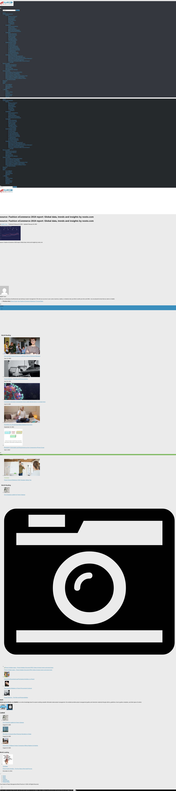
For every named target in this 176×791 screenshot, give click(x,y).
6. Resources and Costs (14, 49)
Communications (12, 28)
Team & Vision (9, 91)
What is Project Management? (15, 56)
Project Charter (12, 36)
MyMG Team (4, 224)
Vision (4, 778)
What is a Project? (12, 16)
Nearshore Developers (11, 64)
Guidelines (8, 25)
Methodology (11, 18)
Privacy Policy (9, 94)
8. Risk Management (13, 52)
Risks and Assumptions (14, 30)
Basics (7, 15)
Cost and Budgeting (13, 26)
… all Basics (11, 23)
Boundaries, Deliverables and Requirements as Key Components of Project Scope (24, 447)
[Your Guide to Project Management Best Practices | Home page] (6, 5)
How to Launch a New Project (13, 74)
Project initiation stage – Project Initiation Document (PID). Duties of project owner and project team (28, 670)
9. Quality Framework (13, 53)
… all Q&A (10, 62)
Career (4, 82)
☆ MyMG (5, 89)
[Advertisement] (41, 204)
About (7, 90)
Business (5, 80)
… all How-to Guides (11, 79)
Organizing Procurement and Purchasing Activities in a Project (19, 679)
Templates (8, 32)
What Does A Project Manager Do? (16, 57)
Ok (74, 790)
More (4, 83)
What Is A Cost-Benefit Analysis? (16, 59)
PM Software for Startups (12, 69)
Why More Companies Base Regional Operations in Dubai (17, 734)
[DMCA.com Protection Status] (9, 709)
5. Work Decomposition (14, 48)
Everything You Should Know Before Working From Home (18, 424)
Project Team (11, 27)
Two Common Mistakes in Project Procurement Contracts (18, 688)
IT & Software (9, 84)
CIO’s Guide (8, 67)
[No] (76, 790)
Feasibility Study (12, 38)
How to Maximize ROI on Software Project (16, 78)
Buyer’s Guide (6, 63)
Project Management (8, 14)
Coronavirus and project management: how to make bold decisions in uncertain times (24, 401)
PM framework (9, 86)
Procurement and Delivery (14, 31)
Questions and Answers (11, 54)
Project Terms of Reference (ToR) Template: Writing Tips (17, 480)
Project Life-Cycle (12, 35)
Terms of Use (9, 95)
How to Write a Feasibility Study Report (15, 77)
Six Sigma (10, 21)
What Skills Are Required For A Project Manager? (20, 58)
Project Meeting (12, 20)
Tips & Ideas (9, 85)
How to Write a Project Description (14, 72)
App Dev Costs (9, 68)
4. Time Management (13, 47)
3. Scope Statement (13, 46)
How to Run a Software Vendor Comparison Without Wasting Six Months (20, 745)
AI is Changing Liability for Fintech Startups (14, 494)
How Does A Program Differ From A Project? (19, 61)
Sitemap (8, 96)
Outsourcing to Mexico (11, 65)
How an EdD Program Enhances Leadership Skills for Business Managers (22, 356)
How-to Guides (6, 70)
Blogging (8, 88)
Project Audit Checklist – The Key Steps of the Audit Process (17, 768)
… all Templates (12, 41)
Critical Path (11, 22)
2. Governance (11, 44)
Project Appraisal (12, 33)
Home (4, 12)
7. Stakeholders (12, 51)
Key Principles (11, 17)
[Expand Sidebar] (0, 452)
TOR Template (11, 37)
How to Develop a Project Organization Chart (16, 75)
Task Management (12, 40)
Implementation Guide (11, 42)
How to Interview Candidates (13, 73)
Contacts (8, 93)
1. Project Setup (12, 43)
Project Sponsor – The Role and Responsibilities (16, 379)
